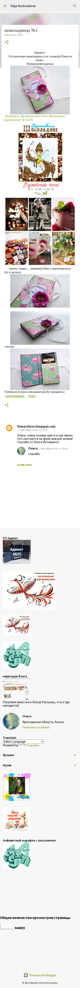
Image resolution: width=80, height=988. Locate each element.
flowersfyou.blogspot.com (36, 426)
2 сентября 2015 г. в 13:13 (33, 430)
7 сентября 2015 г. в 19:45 (53, 448)
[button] (6, 42)
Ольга (33, 448)
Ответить (24, 465)
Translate (33, 745)
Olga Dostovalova (23, 6)
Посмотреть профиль (36, 727)
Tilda (31, 396)
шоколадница (15, 396)
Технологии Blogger (42, 975)
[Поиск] (75, 5)
